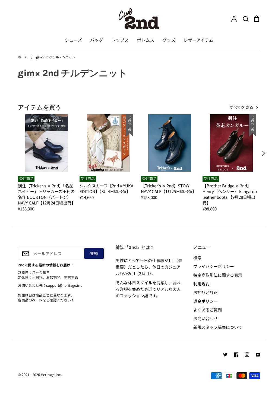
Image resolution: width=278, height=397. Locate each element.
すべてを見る (241, 107)
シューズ (73, 40)
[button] (14, 153)
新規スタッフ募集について (217, 327)
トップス (120, 40)
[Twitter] (225, 354)
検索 (197, 257)
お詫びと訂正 (205, 292)
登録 (94, 253)
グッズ (168, 40)
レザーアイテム (198, 40)
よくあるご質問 (207, 310)
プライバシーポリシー (213, 266)
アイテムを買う (39, 107)
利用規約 (201, 283)
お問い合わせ (205, 318)
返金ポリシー (205, 301)
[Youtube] (257, 354)
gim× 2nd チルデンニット (72, 73)
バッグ (96, 40)
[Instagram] (247, 354)
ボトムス (145, 40)
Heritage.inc (51, 374)
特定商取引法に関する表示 (217, 275)
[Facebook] (236, 354)
